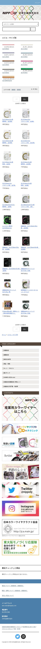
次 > (24, 99)
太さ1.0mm (24, 49)
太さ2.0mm (24, 57)
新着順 (19, 89)
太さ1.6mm (5, 57)
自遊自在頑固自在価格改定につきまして (12, 626)
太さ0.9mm (5, 49)
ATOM (18, 628)
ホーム (4, 335)
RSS (15, 628)
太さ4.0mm (5, 72)
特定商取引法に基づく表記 (29, 626)
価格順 (13, 89)
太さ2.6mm (5, 64)
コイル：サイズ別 (12, 335)
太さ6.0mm (24, 72)
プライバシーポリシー (7, 628)
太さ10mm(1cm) (7, 80)
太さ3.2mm (24, 64)
